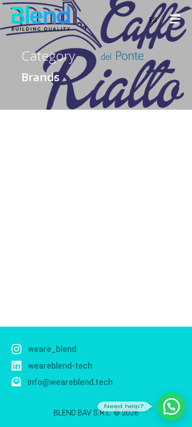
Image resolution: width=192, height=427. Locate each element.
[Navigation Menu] (175, 18)
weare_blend (51, 349)
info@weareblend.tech (69, 382)
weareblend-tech (59, 366)
